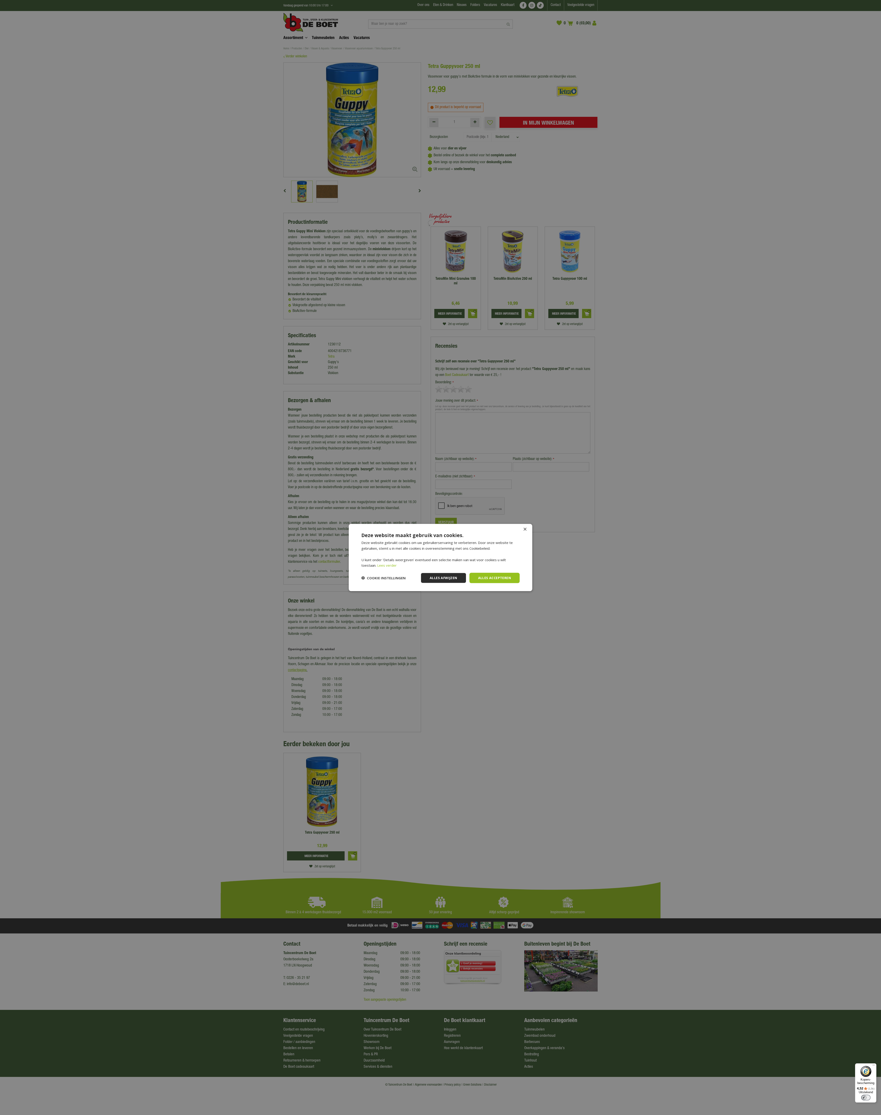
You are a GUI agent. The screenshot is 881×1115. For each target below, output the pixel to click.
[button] (383, 577)
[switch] (865, 1097)
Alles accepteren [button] (494, 578)
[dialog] (440, 557)
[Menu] (873, 1066)
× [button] (525, 529)
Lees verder (387, 565)
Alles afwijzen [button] (443, 578)
